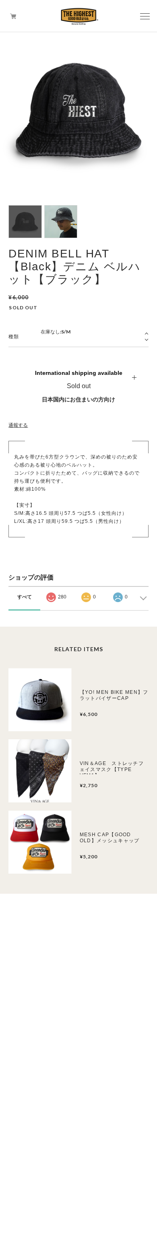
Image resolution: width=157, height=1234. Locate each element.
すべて (24, 597)
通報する (18, 425)
